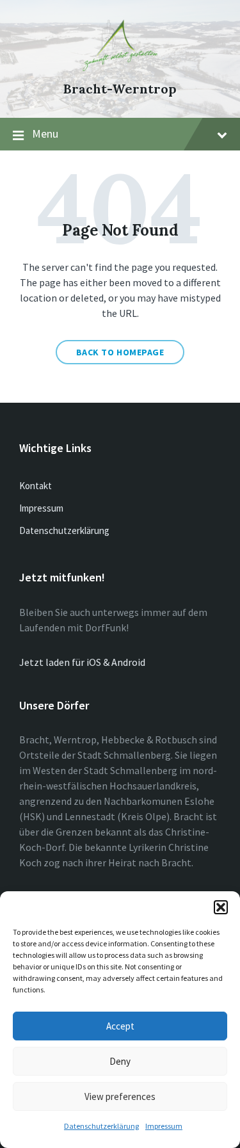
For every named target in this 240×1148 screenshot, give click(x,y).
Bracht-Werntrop (120, 89)
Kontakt (35, 486)
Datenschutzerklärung (101, 1126)
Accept (120, 1026)
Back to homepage (120, 352)
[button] (220, 907)
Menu (45, 133)
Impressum (163, 1126)
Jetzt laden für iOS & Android (82, 662)
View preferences (120, 1096)
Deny (120, 1061)
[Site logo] (120, 67)
